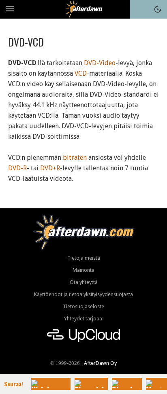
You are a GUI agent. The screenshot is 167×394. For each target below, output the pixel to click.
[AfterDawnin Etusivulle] (83, 9)
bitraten (75, 157)
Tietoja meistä (83, 258)
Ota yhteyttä (84, 282)
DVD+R (50, 168)
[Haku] (139, 9)
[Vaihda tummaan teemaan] (157, 9)
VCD (81, 73)
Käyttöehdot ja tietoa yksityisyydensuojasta (83, 294)
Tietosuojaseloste (83, 306)
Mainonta (83, 270)
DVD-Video (100, 63)
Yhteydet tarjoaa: (83, 319)
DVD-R (17, 168)
